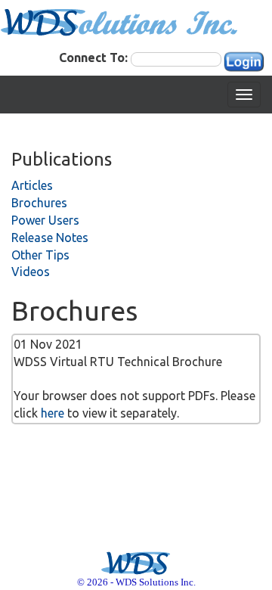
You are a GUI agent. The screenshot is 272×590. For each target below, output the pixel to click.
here (52, 413)
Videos (30, 271)
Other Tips (40, 255)
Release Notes (49, 237)
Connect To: (93, 57)
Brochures (39, 203)
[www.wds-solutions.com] (119, 21)
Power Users (45, 220)
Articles (32, 185)
